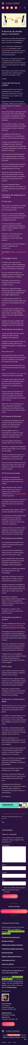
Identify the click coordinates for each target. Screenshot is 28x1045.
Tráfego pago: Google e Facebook (12, 945)
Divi (25, 1039)
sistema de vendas (13, 626)
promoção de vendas (19, 494)
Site (3, 880)
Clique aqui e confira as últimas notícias (14, 911)
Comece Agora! (8, 1024)
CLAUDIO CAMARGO (13, 1035)
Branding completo (8, 941)
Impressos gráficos (8, 964)
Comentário (6, 845)
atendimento (20, 373)
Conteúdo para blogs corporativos (12, 949)
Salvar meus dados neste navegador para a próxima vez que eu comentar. (14, 890)
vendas (11, 96)
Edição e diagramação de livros (12, 956)
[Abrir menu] (20, 8)
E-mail (4, 872)
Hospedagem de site (8, 960)
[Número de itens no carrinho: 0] (24, 7)
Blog (21, 816)
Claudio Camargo (13, 3)
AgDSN (5, 1037)
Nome (4, 865)
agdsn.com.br (6, 1017)
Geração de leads (7, 953)
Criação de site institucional (11, 937)
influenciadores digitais (19, 705)
